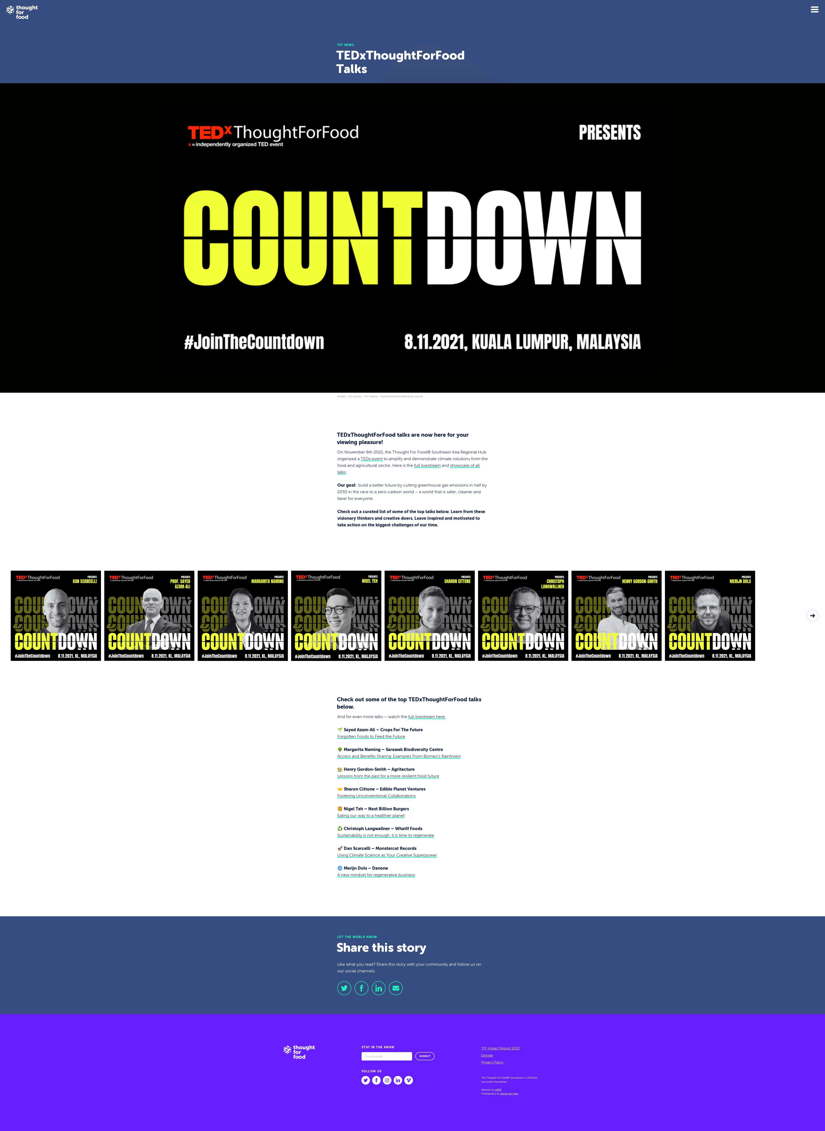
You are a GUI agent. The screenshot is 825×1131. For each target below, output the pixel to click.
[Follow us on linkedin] (398, 1080)
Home (341, 396)
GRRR (498, 1089)
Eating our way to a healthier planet (371, 816)
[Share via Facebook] (361, 988)
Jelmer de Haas (509, 1094)
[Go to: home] (302, 1072)
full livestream (427, 466)
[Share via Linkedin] (379, 988)
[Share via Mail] (396, 988)
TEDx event (372, 459)
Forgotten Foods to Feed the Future (371, 737)
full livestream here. (427, 717)
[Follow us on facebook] (376, 1080)
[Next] (812, 616)
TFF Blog (354, 396)
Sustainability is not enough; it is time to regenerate (385, 836)
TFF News (370, 396)
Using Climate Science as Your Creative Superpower (387, 855)
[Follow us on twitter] (365, 1080)
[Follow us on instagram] (387, 1080)
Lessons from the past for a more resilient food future (388, 776)
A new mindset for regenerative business (376, 875)
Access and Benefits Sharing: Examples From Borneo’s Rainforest (399, 756)
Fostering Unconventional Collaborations (376, 796)
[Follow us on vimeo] (408, 1080)
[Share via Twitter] (344, 988)
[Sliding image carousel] (412, 616)
